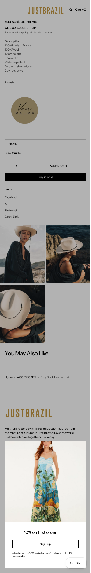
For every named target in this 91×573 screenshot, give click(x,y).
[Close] (76, 451)
